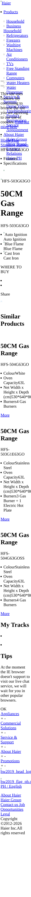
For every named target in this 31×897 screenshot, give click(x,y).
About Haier (11, 751)
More (5, 415)
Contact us (10, 804)
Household (15, 21)
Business (13, 26)
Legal (5, 814)
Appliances (10, 713)
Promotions (10, 761)
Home (6, 140)
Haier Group (11, 800)
